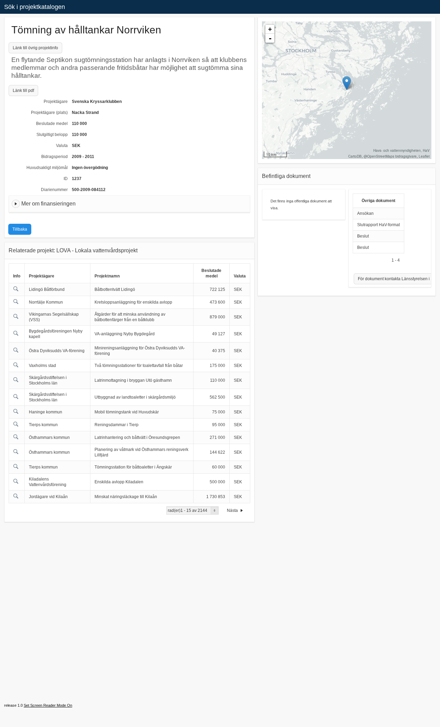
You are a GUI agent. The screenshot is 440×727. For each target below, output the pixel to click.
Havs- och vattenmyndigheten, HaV (401, 150)
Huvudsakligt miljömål (47, 167)
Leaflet (424, 156)
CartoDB (355, 156)
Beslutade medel (52, 123)
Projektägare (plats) (49, 112)
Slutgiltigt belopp (52, 134)
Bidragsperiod (54, 156)
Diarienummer (54, 189)
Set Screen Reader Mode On (48, 705)
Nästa (233, 510)
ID (66, 178)
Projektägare (56, 101)
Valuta (62, 145)
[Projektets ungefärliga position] (346, 83)
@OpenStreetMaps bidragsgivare (390, 156)
